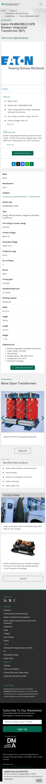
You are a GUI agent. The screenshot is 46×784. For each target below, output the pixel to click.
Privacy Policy (24, 774)
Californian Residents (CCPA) (15, 676)
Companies (8, 626)
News (6, 630)
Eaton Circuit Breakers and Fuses (19, 477)
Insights (7, 633)
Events (6, 640)
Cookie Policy (8, 779)
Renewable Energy (11, 655)
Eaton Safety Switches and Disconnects (21, 468)
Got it (39, 781)
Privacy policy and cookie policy (16, 672)
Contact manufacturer (22, 153)
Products (7, 610)
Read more (10, 124)
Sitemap (7, 665)
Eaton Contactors (12, 481)
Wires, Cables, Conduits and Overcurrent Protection (20, 622)
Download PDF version (24, 368)
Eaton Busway (11, 472)
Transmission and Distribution (16, 614)
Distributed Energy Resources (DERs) (18, 648)
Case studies (9, 637)
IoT (5, 651)
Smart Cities (8, 658)
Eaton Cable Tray (12, 486)
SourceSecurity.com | (10, 767)
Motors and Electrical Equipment (17, 617)
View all (22, 450)
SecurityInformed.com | (25, 767)
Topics (6, 644)
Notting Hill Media (17, 757)
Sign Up (22, 729)
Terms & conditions (11, 669)
